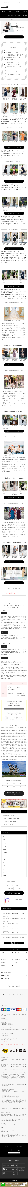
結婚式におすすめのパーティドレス (14, 364)
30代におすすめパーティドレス (12, 59)
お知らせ (16, 962)
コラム (9, 19)
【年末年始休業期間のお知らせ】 (9, 815)
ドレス (4, 839)
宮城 (20, 783)
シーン (4, 865)
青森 (20, 786)
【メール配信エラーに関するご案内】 (10, 821)
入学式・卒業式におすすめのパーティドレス (14, 561)
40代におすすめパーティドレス (12, 60)
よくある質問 (24, 15)
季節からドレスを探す (5, 978)
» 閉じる (2, 777)
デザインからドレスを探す (6, 972)
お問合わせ (3, 962)
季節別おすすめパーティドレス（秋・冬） (14, 55)
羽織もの (4, 849)
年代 (3, 872)
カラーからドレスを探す (5, 975)
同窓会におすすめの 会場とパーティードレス (14, 72)
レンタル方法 (17, 15)
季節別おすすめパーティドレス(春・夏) (14, 147)
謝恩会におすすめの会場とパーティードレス (14, 69)
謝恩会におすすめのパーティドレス (14, 431)
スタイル (4, 875)
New (3, 836)
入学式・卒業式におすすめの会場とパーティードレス (14, 75)
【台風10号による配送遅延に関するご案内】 (11, 818)
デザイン (4, 846)
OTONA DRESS (3, 19)
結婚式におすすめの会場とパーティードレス (14, 67)
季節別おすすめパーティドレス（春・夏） (14, 54)
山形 (7, 786)
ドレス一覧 (10, 11)
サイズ (4, 859)
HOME (3, 11)
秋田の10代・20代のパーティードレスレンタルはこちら (14, 793)
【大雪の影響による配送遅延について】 (10, 824)
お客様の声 (3, 965)
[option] (14, 594)
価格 (3, 862)
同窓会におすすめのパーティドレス (14, 497)
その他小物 (5, 852)
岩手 (7, 783)
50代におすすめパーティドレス (12, 62)
